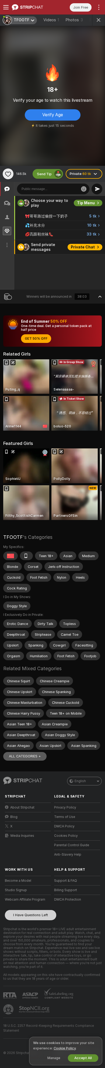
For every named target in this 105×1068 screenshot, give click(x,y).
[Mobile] (26, 555)
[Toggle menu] (6, 7)
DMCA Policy (64, 826)
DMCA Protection (67, 899)
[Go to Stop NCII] (35, 1009)
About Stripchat (22, 807)
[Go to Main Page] (32, 7)
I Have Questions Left (30, 915)
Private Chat (83, 247)
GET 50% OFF (36, 338)
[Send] (97, 189)
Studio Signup (16, 890)
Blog (14, 817)
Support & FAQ (65, 881)
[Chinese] (10, 555)
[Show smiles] (83, 189)
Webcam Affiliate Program (25, 899)
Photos (74, 19)
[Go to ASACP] (30, 996)
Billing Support (65, 890)
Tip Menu (86, 203)
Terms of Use (64, 817)
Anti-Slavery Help (67, 854)
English (80, 781)
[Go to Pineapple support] (9, 1009)
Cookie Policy (65, 1048)
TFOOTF (13, 537)
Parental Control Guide (71, 845)
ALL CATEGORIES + (25, 756)
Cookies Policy (66, 836)
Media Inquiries (22, 836)
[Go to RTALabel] (10, 995)
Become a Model (18, 881)
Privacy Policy (65, 807)
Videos (51, 19)
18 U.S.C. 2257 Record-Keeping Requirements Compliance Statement (48, 1028)
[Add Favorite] (8, 173)
